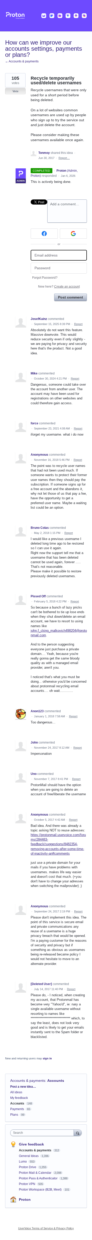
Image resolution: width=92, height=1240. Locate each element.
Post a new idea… (23, 1086)
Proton (25, 1199)
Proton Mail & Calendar (35, 1173)
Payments (17, 1109)
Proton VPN (27, 1184)
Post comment (70, 297)
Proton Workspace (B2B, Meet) (40, 1189)
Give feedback (31, 1144)
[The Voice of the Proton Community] (46, 15)
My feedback (19, 1098)
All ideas (16, 1092)
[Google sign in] (73, 233)
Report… (64, 157)
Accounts (55, 1081)
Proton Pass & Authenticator (38, 1178)
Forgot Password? (44, 277)
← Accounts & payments (22, 61)
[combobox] (43, 1133)
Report (78, 324)
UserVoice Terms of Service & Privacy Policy (46, 1228)
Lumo (23, 1161)
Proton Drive (28, 1167)
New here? (59, 286)
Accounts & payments (27, 1081)
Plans (14, 1114)
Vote (15, 91)
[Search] (78, 1132)
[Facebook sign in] (44, 233)
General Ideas (29, 1156)
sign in (47, 1058)
